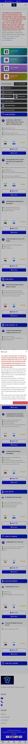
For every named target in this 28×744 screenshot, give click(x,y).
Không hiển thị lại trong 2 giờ (20, 403)
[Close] (26, 351)
